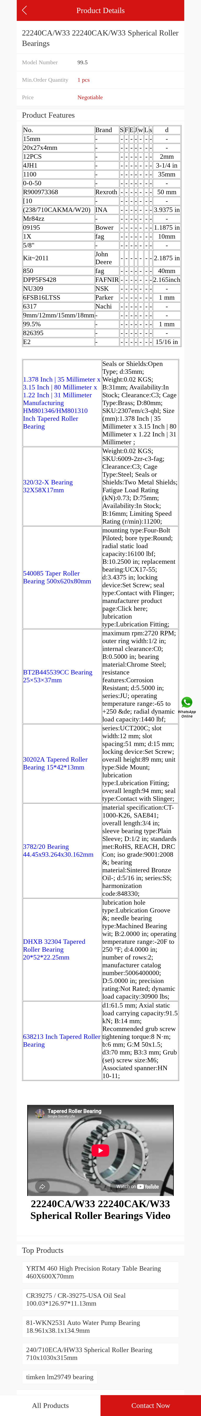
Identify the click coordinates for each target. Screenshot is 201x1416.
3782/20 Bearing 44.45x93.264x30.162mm (58, 850)
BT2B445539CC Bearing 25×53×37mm (57, 676)
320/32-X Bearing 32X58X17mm (48, 486)
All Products (50, 1405)
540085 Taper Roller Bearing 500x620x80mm (57, 577)
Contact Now (150, 1405)
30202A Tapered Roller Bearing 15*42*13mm (55, 763)
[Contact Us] (187, 708)
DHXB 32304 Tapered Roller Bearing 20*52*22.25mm (54, 949)
